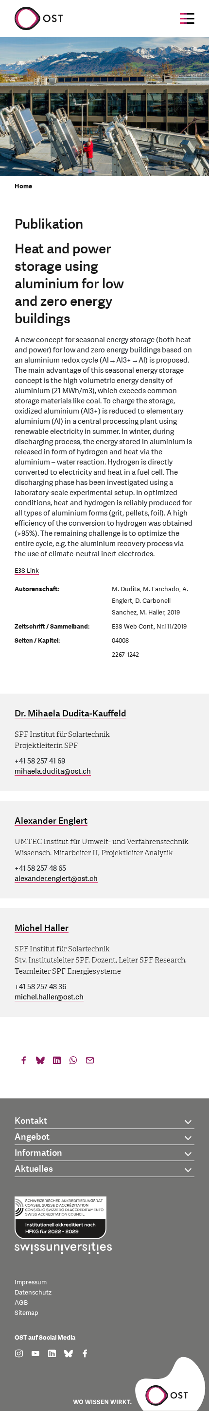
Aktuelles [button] (34, 1169)
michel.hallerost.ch (49, 997)
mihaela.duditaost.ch (53, 771)
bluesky (40, 1062)
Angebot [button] (32, 1137)
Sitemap (26, 1313)
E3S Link (27, 570)
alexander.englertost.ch (56, 879)
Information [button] (38, 1153)
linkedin (56, 1062)
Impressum (31, 1282)
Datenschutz (33, 1292)
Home (23, 186)
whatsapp (73, 1062)
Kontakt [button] (31, 1121)
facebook (23, 1062)
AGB (21, 1302)
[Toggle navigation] (187, 18)
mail (90, 1062)
